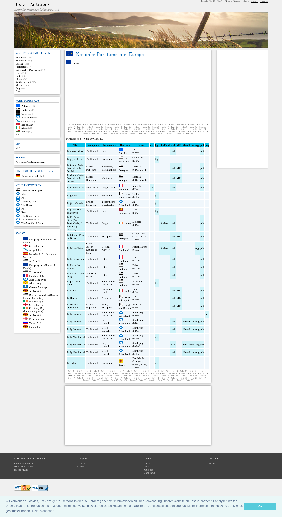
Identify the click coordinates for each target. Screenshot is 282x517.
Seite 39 (137, 129)
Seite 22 (118, 127)
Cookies (81, 466)
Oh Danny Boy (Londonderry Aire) (34, 310)
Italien (128, 290)
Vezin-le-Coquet (125, 299)
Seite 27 (165, 127)
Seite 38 (127, 129)
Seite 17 (71, 127)
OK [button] (260, 506)
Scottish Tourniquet (31, 190)
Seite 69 (152, 134)
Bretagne (26, 109)
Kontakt (81, 463)
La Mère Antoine (75, 259)
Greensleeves (36, 246)
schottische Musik (23, 466)
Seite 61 (202, 131)
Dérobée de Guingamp (138, 360)
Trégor (122, 364)
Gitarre (19, 79)
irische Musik (21, 469)
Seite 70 (161, 134)
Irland (24, 127)
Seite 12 (164, 124)
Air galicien (35, 250)
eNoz (146, 466)
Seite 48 (80, 131)
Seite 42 (165, 129)
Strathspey (137, 312)
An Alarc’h (34, 261)
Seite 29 (184, 127)
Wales (24, 131)
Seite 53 (127, 131)
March (24, 194)
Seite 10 (146, 124)
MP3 (18, 148)
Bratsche (106, 323)
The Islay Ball (28, 201)
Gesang (19, 63)
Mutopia (148, 469)
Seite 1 (71, 124)
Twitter (210, 463)
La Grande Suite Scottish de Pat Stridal (75, 168)
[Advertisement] (138, 94)
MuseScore (188, 321)
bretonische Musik (24, 463)
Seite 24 (137, 127)
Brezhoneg (237, 1)
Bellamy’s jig (36, 301)
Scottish (136, 166)
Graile (105, 292)
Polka (135, 265)
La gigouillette (74, 159)
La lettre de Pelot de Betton (76, 236)
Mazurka (137, 186)
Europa (76, 62)
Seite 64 (105, 134)
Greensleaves (36, 304)
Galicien (25, 121)
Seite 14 (183, 124)
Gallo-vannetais (125, 159)
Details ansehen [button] (43, 511)
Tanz (134, 149)
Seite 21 (108, 127)
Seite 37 (118, 129)
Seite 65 (114, 134)
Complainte (138, 233)
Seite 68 (142, 134)
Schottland (27, 117)
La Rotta (71, 290)
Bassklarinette (109, 169)
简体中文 (264, 2)
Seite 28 (174, 127)
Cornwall (26, 113)
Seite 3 (88, 124)
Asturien (25, 105)
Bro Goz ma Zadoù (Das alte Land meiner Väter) (41, 297)
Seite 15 (193, 124)
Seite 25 (146, 127)
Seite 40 (146, 129)
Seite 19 (90, 127)
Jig (133, 201)
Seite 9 (137, 124)
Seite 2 (79, 124)
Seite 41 (155, 129)
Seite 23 (127, 127)
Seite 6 (112, 124)
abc (152, 187)
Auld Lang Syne (37, 279)
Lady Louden (74, 313)
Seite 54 (137, 131)
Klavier (19, 85)
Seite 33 (80, 129)
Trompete (107, 236)
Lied (134, 209)
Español (220, 1)
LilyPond (164, 223)
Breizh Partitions (32, 4)
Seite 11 (155, 124)
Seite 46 (202, 129)
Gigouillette (138, 157)
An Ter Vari (35, 291)
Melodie (136, 221)
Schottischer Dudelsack (28, 69)
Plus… (19, 91)
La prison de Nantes (73, 283)
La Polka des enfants (73, 267)
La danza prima (75, 151)
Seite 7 (121, 124)
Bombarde (21, 60)
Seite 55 (146, 131)
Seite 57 (165, 131)
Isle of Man (27, 124)
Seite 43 (174, 129)
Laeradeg (72, 362)
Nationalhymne (140, 246)
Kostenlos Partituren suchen (30, 161)
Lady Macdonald (76, 337)
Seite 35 (99, 129)
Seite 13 (174, 124)
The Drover (27, 205)
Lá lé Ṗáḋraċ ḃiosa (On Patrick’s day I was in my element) (74, 223)
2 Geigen (106, 298)
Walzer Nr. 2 (35, 323)
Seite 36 (108, 129)
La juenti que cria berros (74, 211)
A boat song (35, 283)
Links (147, 463)
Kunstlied (137, 281)
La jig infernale (75, 203)
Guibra (135, 193)
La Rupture (73, 298)
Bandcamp (149, 472)
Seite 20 (99, 127)
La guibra (72, 195)
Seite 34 (90, 129)
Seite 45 (193, 129)
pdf (202, 151)
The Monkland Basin (32, 223)
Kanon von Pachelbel (32, 176)
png (207, 313)
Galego (246, 1)
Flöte (18, 72)
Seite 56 (155, 131)
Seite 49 (90, 131)
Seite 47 (71, 131)
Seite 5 (104, 124)
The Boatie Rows (30, 216)
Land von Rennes (125, 196)
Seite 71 (170, 134)
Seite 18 (80, 127)
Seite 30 (193, 127)
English (212, 1)
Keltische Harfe (23, 82)
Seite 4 (96, 124)
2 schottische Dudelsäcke (108, 203)
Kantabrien (124, 213)
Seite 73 (189, 134)
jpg (156, 159)
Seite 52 (118, 131)
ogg (197, 145)
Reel (23, 197)
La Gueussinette (75, 187)
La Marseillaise (37, 276)
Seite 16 (202, 124)
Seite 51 (108, 131)
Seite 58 (174, 131)
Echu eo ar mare (37, 319)
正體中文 (254, 2)
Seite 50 (99, 131)
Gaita (18, 76)
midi (173, 151)
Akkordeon (21, 57)
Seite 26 (155, 127)
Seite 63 (95, 134)
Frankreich (124, 189)
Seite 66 (123, 134)
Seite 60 (193, 131)
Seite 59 (184, 131)
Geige (19, 88)
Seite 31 (202, 127)
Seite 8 (129, 124)
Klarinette (21, 66)
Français (204, 1)
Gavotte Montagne (39, 287)
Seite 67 (133, 134)
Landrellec (34, 327)
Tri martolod (35, 272)
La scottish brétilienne (72, 306)
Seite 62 (86, 134)
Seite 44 (184, 129)
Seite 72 (180, 134)
